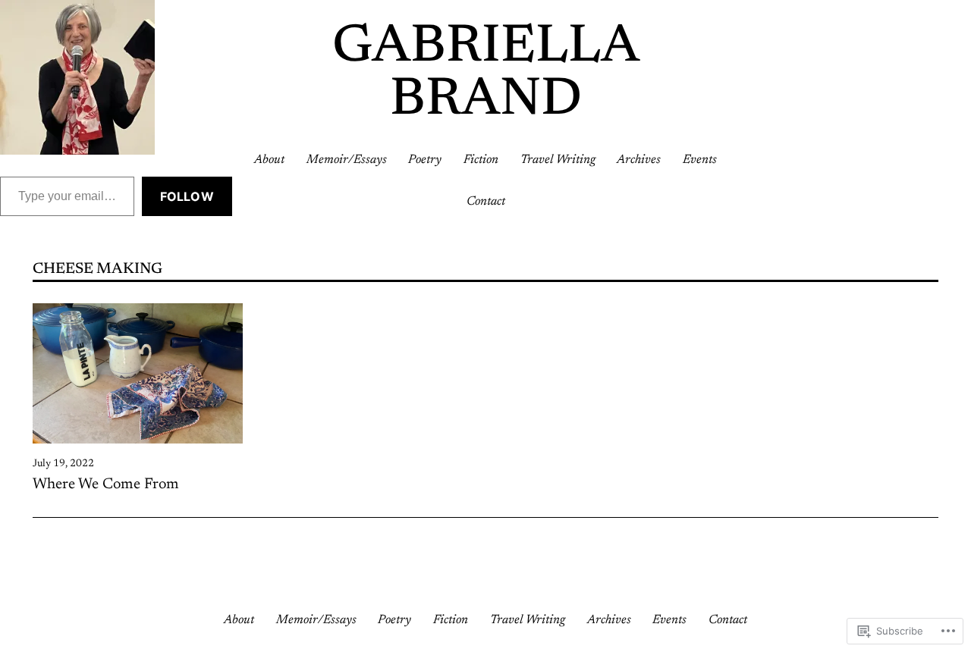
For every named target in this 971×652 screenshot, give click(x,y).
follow (187, 196)
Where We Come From (106, 484)
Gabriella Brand (485, 74)
